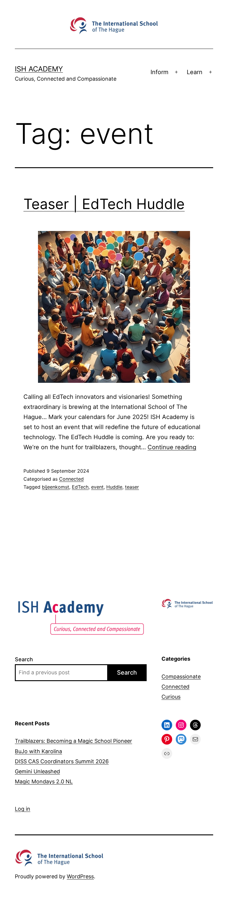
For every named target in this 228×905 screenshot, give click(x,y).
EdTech (80, 487)
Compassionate (181, 676)
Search (24, 659)
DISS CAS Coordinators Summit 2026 (62, 761)
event (97, 487)
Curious (171, 697)
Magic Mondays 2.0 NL (44, 781)
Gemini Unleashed (37, 771)
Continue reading (172, 447)
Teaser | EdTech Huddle (104, 204)
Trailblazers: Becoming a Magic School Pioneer (73, 741)
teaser (132, 487)
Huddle (114, 487)
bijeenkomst (55, 487)
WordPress (80, 876)
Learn (194, 72)
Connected (71, 479)
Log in (22, 809)
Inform (159, 72)
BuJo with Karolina (38, 751)
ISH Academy (39, 69)
